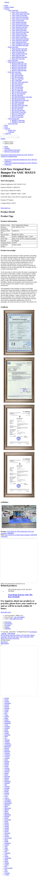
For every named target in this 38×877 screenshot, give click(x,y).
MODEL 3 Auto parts (18, 120)
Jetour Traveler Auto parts (19, 50)
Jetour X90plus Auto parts (19, 57)
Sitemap (4, 633)
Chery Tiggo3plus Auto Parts (20, 25)
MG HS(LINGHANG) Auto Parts (22, 97)
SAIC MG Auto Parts (14, 72)
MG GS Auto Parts (17, 88)
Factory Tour (12, 130)
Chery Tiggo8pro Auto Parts (20, 45)
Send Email (4, 642)
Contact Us (7, 133)
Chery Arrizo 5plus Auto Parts (20, 14)
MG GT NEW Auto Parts (19, 92)
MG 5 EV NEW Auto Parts (20, 82)
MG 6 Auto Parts (17, 85)
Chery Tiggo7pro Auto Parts (20, 40)
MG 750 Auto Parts (17, 87)
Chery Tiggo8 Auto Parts (19, 42)
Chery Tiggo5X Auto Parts (19, 35)
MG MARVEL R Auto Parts (20, 100)
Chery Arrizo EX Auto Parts (20, 17)
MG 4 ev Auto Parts (18, 78)
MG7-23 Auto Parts (17, 117)
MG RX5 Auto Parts (18, 103)
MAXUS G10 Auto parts (19, 65)
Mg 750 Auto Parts (13, 637)
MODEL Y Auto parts (18, 122)
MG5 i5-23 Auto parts (18, 113)
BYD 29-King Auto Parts (8, 635)
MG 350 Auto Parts (17, 75)
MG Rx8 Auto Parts (18, 107)
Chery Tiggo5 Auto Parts (19, 33)
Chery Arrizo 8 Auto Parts (19, 15)
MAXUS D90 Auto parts (19, 63)
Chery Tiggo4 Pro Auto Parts (20, 32)
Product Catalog (9, 7)
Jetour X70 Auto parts (18, 52)
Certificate (11, 132)
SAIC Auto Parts (13, 60)
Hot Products (33, 632)
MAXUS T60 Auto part (19, 68)
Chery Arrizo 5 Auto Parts (19, 12)
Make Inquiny (5, 643)
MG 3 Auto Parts (17, 73)
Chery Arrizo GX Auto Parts (20, 19)
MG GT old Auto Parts (18, 93)
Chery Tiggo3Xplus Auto (19, 29)
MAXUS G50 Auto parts (19, 67)
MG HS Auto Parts (17, 95)
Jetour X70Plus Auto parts (19, 53)
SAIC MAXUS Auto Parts (16, 62)
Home (6, 5)
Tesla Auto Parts (13, 123)
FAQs (6, 127)
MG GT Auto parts (17, 90)
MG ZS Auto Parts (17, 108)
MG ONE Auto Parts (18, 102)
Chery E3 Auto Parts (18, 20)
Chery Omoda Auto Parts (19, 22)
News (6, 125)
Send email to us (5, 208)
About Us (7, 128)
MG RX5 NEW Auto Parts (20, 105)
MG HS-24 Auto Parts (18, 98)
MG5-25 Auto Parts (17, 115)
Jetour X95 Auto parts (18, 58)
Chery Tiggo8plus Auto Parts (20, 43)
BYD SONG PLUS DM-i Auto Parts (17, 637)
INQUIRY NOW (6, 612)
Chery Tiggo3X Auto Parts (19, 27)
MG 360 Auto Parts (17, 77)
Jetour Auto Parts (13, 47)
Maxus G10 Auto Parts (23, 635)
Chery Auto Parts (13, 10)
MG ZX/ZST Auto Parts (19, 112)
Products (7, 9)
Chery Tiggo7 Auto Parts (19, 37)
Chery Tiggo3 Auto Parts (19, 24)
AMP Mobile (11, 633)
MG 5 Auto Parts (17, 80)
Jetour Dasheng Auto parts (19, 48)
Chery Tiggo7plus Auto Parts (20, 38)
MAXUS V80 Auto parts (19, 70)
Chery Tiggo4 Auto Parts (19, 30)
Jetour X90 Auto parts (18, 55)
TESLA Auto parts (13, 118)
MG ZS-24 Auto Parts (18, 110)
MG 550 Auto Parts (17, 83)
